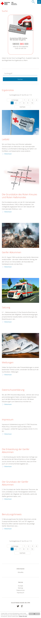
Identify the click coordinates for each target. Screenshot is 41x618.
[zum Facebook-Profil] (18, 606)
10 (32, 103)
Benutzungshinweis (12, 514)
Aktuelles (20, 572)
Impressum (7, 419)
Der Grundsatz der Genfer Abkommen (15, 483)
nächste (22, 107)
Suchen (20, 79)
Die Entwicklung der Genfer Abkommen (15, 451)
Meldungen (7, 362)
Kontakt (20, 586)
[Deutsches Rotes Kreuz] (5, 4)
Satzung (6, 307)
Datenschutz (20, 590)
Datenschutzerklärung (13, 389)
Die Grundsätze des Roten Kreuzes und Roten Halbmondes (19, 196)
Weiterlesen (8, 154)
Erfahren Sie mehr (23, 616)
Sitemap (20, 588)
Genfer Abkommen (11, 252)
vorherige (14, 100)
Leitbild (5, 139)
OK (34, 614)
